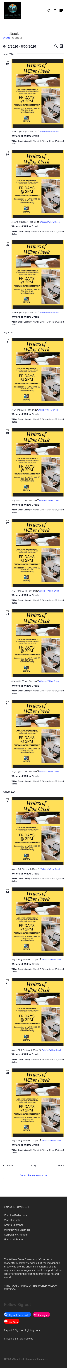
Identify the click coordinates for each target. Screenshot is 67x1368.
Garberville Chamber (16, 1234)
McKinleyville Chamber (17, 1229)
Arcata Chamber (13, 1224)
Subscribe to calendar (31, 1175)
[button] (61, 10)
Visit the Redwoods (15, 1215)
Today (33, 1165)
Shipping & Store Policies (18, 1338)
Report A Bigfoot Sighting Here (22, 1330)
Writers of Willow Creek (25, 136)
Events (6, 38)
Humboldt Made (13, 1239)
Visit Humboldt (13, 1220)
